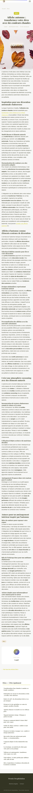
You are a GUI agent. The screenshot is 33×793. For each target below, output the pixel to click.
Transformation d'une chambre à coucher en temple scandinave (16, 689)
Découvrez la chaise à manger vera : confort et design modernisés (16, 731)
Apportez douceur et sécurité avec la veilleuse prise (16, 710)
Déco (8, 8)
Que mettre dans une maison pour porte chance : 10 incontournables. (15, 737)
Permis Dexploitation (16, 778)
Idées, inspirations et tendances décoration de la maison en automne (16, 763)
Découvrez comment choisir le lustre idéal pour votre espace (15, 721)
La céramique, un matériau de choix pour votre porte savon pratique (15, 747)
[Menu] (29, 1)
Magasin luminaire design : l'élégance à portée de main (15, 715)
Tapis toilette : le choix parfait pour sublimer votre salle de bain (16, 758)
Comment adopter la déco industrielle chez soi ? (16, 742)
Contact (22, 783)
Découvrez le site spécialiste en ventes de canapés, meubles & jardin (15, 705)
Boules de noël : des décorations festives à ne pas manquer (16, 699)
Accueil (4, 8)
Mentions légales (13, 783)
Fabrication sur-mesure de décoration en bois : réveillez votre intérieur (16, 694)
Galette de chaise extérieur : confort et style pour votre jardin (16, 726)
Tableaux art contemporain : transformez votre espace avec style (15, 753)
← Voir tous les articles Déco (10, 669)
